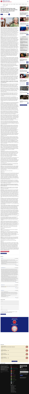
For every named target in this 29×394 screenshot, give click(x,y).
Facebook (20, 366)
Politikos (13, 373)
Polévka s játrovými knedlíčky (23, 92)
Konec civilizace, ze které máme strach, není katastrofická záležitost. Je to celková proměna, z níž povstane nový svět (24, 13)
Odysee (22, 367)
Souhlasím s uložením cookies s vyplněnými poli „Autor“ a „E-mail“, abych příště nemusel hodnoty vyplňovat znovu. (9, 312)
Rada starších (13, 378)
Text (26, 82)
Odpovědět (17, 265)
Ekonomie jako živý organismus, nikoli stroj (24, 101)
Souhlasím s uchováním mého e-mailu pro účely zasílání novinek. (24, 373)
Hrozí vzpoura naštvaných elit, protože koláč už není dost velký (24, 33)
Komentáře (13, 381)
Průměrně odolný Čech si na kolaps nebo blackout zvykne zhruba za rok (23, 60)
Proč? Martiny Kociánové (15, 368)
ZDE (14, 322)
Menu (27, 1)
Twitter (25, 366)
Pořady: (11, 365)
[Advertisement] (24, 109)
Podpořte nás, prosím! (3, 253)
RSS (26, 366)
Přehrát (9, 14)
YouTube (23, 366)
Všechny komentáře (14, 361)
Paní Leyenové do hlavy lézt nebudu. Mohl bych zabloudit (23, 71)
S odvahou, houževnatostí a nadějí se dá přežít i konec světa (24, 23)
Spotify (22, 366)
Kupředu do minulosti (14, 367)
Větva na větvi (13, 376)
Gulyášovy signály (14, 379)
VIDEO (27, 72)
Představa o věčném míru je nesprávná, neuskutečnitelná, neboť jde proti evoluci (23, 81)
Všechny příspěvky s (5, 251)
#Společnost (2, 16)
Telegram (20, 367)
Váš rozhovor (13, 370)
